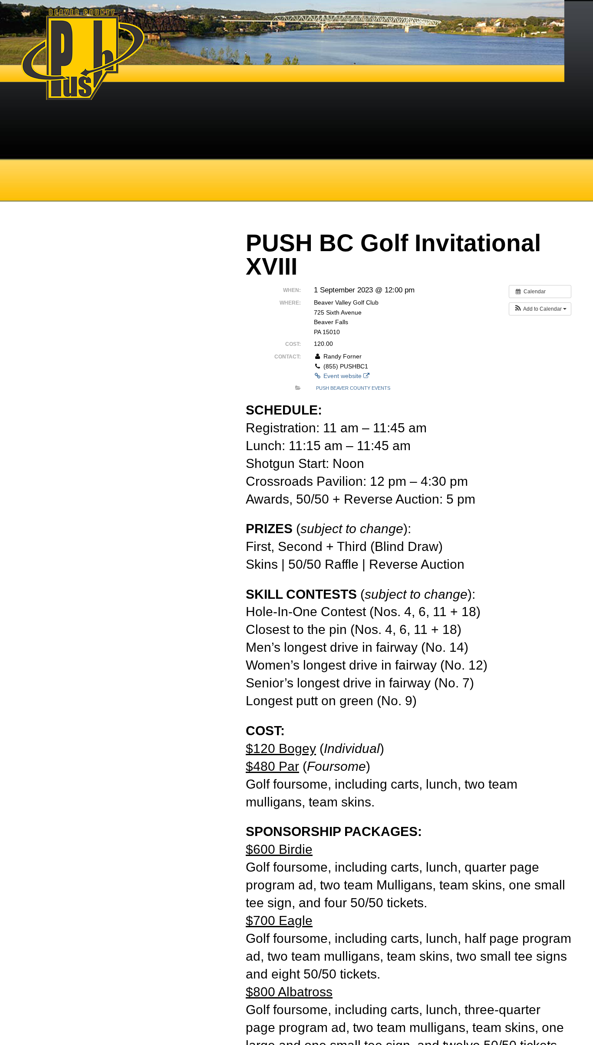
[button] (540, 309)
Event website (342, 375)
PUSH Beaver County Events (353, 388)
